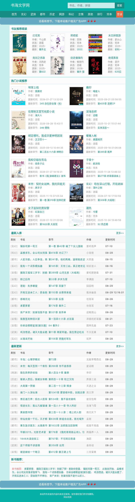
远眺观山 (91, 312)
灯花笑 (36, 35)
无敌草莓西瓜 (93, 359)
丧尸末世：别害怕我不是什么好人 (67, 475)
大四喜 (90, 259)
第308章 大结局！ (107, 200)
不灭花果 (91, 332)
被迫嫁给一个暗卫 (30, 451)
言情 (80, 14)
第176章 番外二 (57, 305)
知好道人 (91, 266)
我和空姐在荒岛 (37, 159)
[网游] (14, 372)
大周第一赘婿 (27, 385)
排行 (99, 14)
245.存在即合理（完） (51, 103)
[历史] (14, 379)
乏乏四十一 (41, 139)
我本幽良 (91, 292)
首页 (14, 14)
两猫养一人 (92, 432)
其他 (90, 14)
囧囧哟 (90, 285)
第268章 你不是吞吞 (60, 366)
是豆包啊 (91, 399)
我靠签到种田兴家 (30, 318)
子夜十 (90, 159)
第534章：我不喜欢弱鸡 (62, 399)
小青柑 (90, 252)
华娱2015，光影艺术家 (33, 432)
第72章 (52, 359)
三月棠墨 (91, 451)
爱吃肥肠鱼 (92, 272)
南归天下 (91, 412)
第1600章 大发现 (48, 224)
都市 (42, 14)
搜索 (119, 5)
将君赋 (74, 35)
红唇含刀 (39, 211)
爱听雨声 (91, 246)
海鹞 (88, 438)
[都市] (14, 259)
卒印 (88, 372)
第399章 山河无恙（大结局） (65, 272)
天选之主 (91, 385)
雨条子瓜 (39, 163)
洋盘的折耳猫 (93, 318)
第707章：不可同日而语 (62, 438)
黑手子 (38, 187)
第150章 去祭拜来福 (60, 292)
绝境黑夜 (113, 57)
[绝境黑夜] (95, 57)
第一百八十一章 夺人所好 (63, 405)
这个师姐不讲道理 (30, 445)
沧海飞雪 (91, 405)
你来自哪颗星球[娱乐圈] (33, 325)
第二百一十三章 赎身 (60, 385)
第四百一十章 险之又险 (61, 379)
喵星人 (96, 91)
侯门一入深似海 (29, 392)
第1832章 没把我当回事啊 (63, 425)
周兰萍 (90, 392)
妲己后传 (25, 279)
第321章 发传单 (57, 312)
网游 (61, 14)
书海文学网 (20, 5)
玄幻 (23, 14)
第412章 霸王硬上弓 (60, 451)
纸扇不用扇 (92, 425)
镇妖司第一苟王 (29, 246)
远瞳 (95, 115)
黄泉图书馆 (26, 412)
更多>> (120, 233)
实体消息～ (103, 127)
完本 (109, 14)
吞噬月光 (25, 299)
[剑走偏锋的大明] (57, 57)
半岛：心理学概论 (30, 359)
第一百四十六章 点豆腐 (61, 318)
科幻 (71, 14)
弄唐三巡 (91, 379)
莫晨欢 (38, 91)
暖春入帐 (91, 135)
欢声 (88, 338)
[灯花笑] (19, 35)
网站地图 (67, 497)
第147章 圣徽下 (57, 285)
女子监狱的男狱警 (38, 208)
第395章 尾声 (105, 151)
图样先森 (91, 325)
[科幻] (14, 252)
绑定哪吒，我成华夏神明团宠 (45, 135)
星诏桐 (90, 366)
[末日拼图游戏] (95, 35)
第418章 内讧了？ (59, 252)
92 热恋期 (103, 224)
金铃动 (90, 445)
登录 (119, 14)
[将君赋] (57, 35)
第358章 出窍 (56, 445)
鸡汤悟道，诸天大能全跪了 (108, 472)
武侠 (33, 14)
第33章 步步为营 (58, 279)
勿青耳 (90, 299)
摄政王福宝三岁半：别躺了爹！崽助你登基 (58, 468)
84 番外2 (54, 325)
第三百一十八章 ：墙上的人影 (65, 412)
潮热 (88, 208)
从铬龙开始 (26, 338)
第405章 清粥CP (106, 103)
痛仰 (88, 87)
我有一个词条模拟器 (31, 266)
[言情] (14, 272)
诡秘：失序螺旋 (29, 285)
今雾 (95, 211)
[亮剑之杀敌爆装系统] (19, 57)
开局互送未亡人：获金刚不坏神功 (29, 475)
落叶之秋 (97, 187)
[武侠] (14, 332)
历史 (52, 14)
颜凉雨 (96, 163)
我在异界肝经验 (29, 372)
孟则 (88, 418)
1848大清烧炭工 (29, 438)
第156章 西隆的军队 (60, 338)
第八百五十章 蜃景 (59, 372)
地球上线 (33, 87)
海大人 (38, 115)
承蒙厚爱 (25, 305)
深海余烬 (91, 111)
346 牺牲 (44, 127)
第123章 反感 (56, 299)
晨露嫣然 (97, 139)
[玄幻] (14, 246)
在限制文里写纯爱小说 (41, 111)
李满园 (90, 279)
